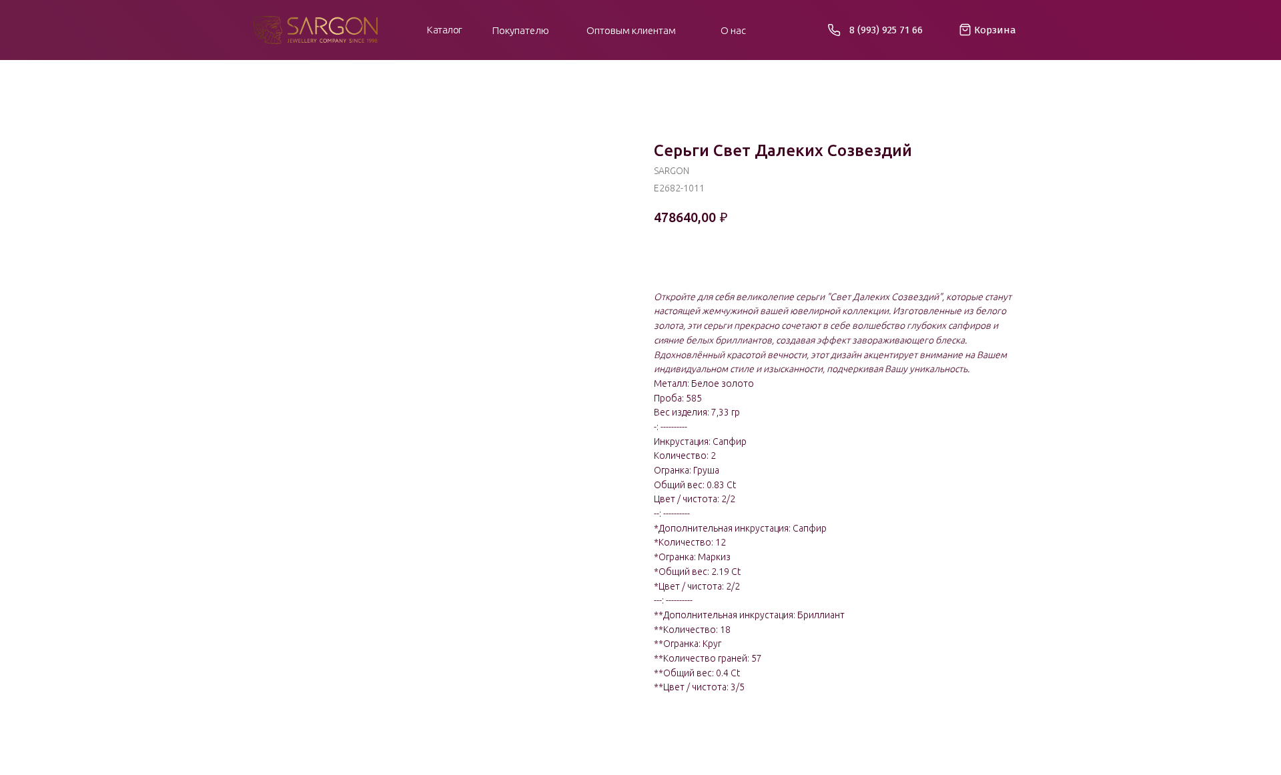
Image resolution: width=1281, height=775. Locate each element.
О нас (733, 30)
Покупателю (520, 30)
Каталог (444, 29)
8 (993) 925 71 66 (886, 30)
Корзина (995, 30)
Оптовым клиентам (631, 30)
